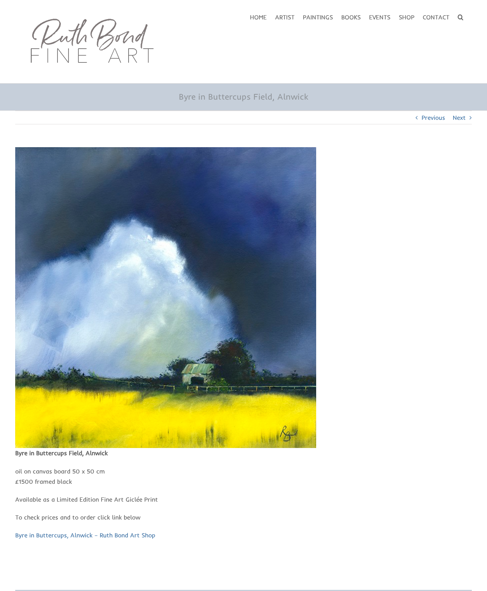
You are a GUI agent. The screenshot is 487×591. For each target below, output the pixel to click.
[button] (460, 16)
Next (459, 117)
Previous (433, 117)
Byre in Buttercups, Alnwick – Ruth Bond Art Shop (85, 535)
